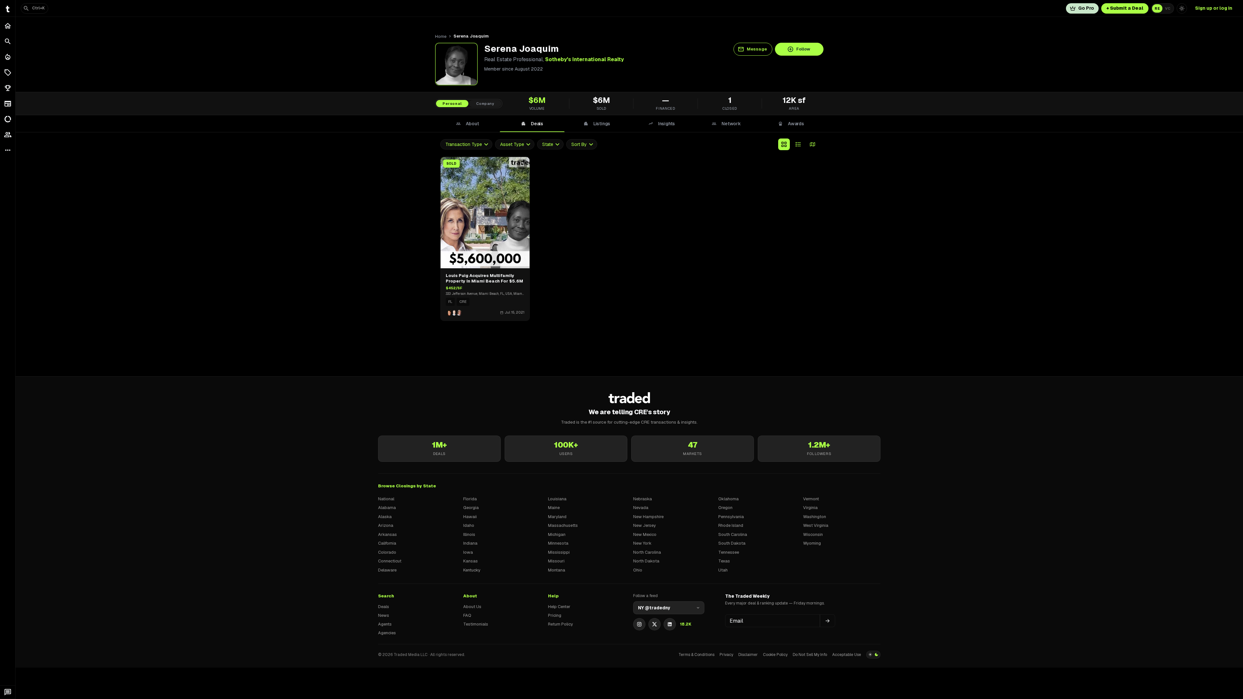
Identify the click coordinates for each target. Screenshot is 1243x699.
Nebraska (642, 499)
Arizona (385, 525)
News (383, 615)
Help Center (559, 607)
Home (440, 36)
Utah (723, 570)
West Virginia (815, 525)
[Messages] (7, 692)
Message (757, 49)
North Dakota (646, 561)
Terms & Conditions (696, 654)
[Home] (7, 25)
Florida (470, 499)
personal (452, 103)
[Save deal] (522, 164)
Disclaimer (748, 654)
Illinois (469, 534)
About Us (472, 607)
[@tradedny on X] (654, 624)
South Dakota (731, 543)
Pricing (554, 615)
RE (1157, 8)
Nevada (640, 507)
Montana (556, 570)
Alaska (385, 516)
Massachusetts (563, 525)
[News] (7, 103)
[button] (7, 72)
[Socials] (7, 134)
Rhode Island (730, 525)
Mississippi (559, 552)
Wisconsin (813, 534)
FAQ (467, 615)
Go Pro (1086, 8)
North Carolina (647, 552)
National (386, 499)
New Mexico (644, 534)
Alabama (387, 507)
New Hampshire (648, 516)
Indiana (470, 543)
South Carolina (732, 534)
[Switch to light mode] (1182, 8)
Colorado (387, 552)
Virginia (810, 507)
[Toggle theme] (873, 655)
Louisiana (557, 499)
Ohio (637, 570)
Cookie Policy (775, 654)
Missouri (556, 561)
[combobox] (466, 144)
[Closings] (7, 56)
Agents (385, 624)
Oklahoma (728, 499)
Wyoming (812, 543)
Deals (383, 607)
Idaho (468, 525)
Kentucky (471, 570)
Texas (724, 561)
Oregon (725, 507)
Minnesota (558, 543)
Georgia (471, 507)
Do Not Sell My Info (810, 654)
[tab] (467, 123)
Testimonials (475, 624)
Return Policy (560, 624)
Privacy (726, 654)
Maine (554, 507)
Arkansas (387, 534)
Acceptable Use (846, 654)
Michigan (557, 534)
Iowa (468, 552)
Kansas (470, 561)
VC (1167, 8)
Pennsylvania (731, 516)
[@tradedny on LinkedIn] (670, 624)
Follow (803, 49)
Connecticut (389, 561)
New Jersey (644, 525)
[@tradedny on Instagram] (639, 624)
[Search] (7, 41)
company (485, 103)
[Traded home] (629, 397)
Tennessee (728, 552)
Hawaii (470, 516)
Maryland (557, 516)
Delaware (387, 570)
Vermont (811, 499)
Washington (814, 516)
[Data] (7, 119)
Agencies (387, 633)
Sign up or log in (1213, 8)
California (387, 543)
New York (642, 543)
